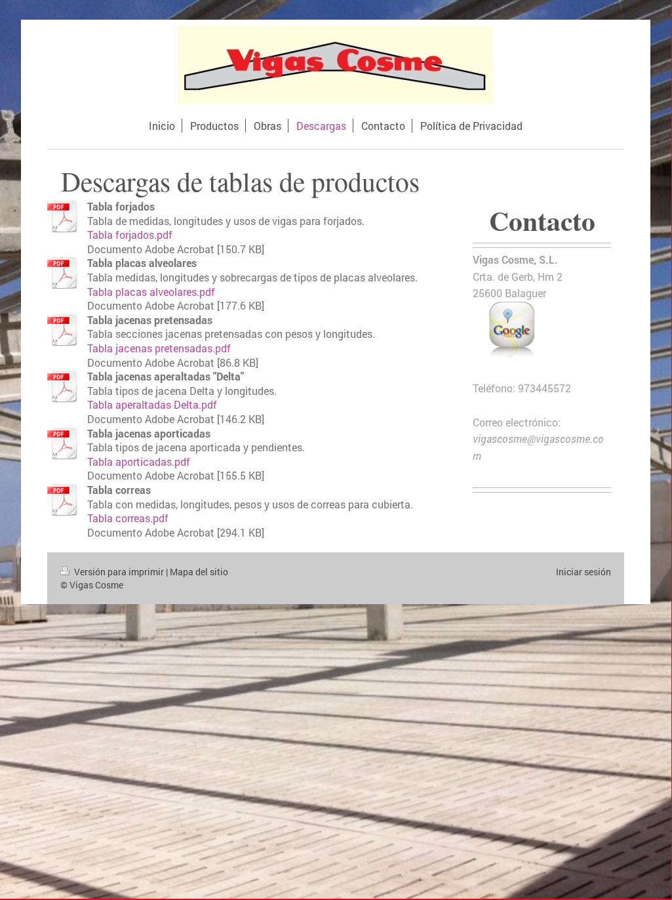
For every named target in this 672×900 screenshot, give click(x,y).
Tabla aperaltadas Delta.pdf (152, 404)
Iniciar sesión (583, 571)
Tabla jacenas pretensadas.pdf (159, 348)
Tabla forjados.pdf (129, 234)
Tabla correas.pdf (127, 518)
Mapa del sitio (199, 571)
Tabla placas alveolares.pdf (151, 291)
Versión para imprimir (119, 571)
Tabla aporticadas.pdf (138, 461)
